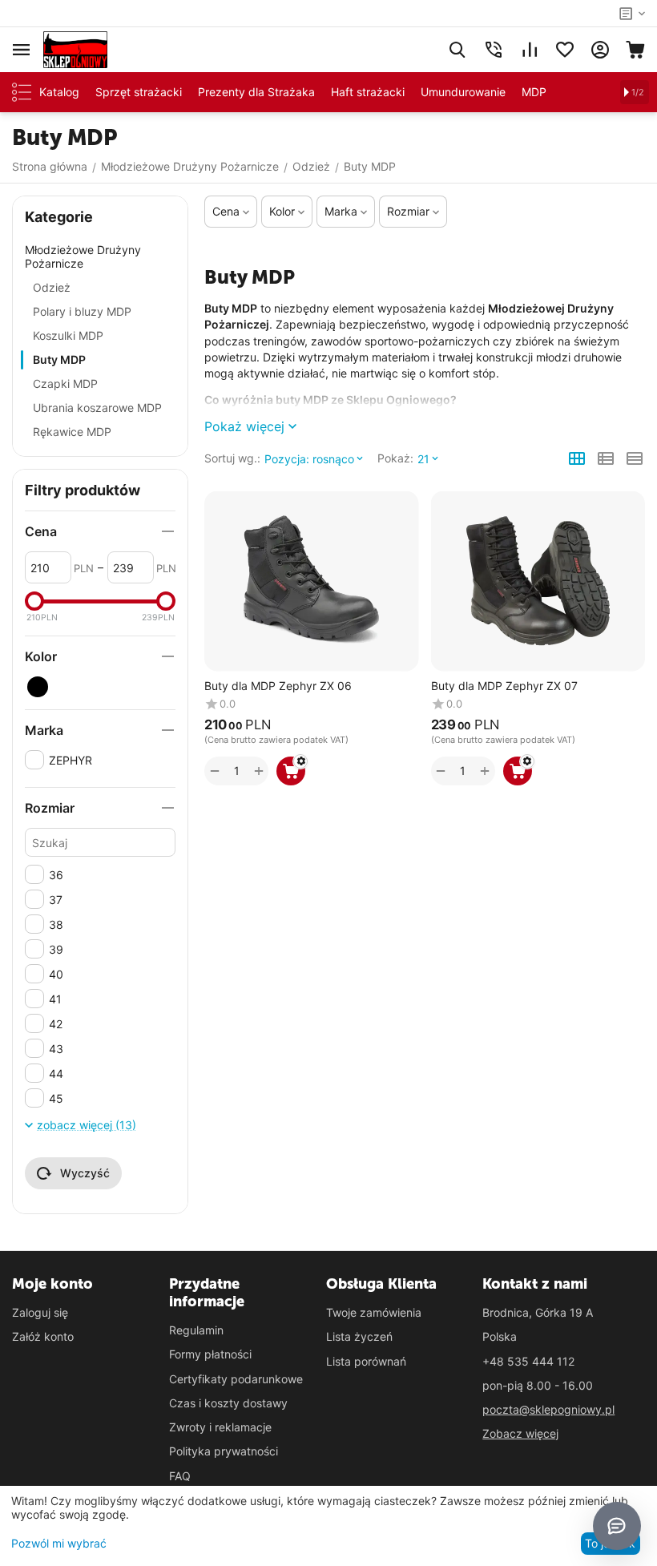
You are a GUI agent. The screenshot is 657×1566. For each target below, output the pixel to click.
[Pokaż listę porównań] (529, 49)
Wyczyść (85, 1173)
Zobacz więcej (520, 1433)
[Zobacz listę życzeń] (564, 49)
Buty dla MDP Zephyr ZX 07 (504, 686)
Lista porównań (366, 1361)
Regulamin (196, 1330)
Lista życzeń (359, 1336)
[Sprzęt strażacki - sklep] (75, 48)
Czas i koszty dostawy (228, 1403)
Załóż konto (43, 1336)
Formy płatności (210, 1354)
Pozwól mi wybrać (59, 1543)
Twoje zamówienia (373, 1312)
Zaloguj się (40, 1312)
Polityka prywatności (223, 1451)
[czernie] (37, 686)
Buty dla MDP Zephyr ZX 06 (278, 686)
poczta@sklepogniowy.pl (548, 1409)
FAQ (180, 1476)
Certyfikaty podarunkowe (236, 1379)
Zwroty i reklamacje (220, 1427)
